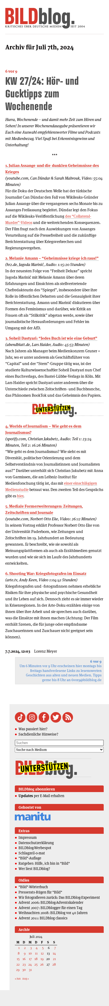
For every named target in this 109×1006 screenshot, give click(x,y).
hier (20, 495)
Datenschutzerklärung (36, 842)
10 (30, 953)
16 (24, 959)
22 (18, 964)
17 (30, 959)
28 (54, 964)
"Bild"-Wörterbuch (33, 887)
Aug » (25, 978)
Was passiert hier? (33, 729)
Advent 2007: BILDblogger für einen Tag (50, 907)
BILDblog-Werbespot (35, 847)
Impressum (28, 837)
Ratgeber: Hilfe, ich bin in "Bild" (44, 863)
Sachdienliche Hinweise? (38, 734)
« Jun (18, 978)
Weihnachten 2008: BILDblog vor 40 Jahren (53, 912)
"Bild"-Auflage (30, 858)
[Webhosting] (33, 819)
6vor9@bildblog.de (86, 680)
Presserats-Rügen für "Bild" (40, 892)
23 (24, 964)
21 (54, 959)
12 (42, 953)
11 (36, 953)
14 (54, 953)
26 (42, 964)
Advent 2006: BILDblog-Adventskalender (51, 902)
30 (24, 969)
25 (36, 964)
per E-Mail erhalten (41, 795)
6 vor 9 (11, 71)
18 (36, 959)
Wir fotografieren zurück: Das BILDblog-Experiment (59, 897)
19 (42, 959)
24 (30, 964)
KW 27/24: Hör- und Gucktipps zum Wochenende (42, 93)
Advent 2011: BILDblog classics (43, 918)
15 (18, 959)
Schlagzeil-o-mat (32, 853)
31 (30, 969)
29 (18, 969)
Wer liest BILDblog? (34, 868)
